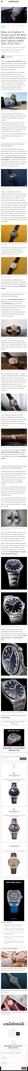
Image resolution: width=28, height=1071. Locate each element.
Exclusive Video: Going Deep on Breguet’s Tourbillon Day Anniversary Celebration (13, 925)
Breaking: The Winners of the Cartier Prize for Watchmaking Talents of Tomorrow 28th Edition (14, 929)
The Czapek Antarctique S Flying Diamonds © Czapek (12, 677)
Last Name (4, 1062)
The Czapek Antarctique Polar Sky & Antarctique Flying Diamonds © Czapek (13, 528)
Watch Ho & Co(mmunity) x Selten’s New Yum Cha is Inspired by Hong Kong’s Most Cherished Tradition (13, 969)
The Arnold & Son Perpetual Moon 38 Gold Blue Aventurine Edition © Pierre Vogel (14, 188)
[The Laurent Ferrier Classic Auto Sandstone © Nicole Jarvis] (14, 328)
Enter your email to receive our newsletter (11, 756)
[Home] (14, 1)
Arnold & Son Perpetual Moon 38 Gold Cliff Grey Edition (14, 815)
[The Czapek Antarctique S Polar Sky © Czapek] (14, 573)
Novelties (3, 26)
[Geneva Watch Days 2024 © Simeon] (14, 101)
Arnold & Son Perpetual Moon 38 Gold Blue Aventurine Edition (14, 780)
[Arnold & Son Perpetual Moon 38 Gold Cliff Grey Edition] (14, 829)
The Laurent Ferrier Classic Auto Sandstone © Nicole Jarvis (14, 338)
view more (25, 805)
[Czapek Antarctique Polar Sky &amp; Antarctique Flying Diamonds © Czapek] (14, 518)
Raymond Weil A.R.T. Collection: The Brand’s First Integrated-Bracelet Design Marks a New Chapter (14, 942)
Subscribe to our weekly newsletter (14, 749)
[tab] (14, 766)
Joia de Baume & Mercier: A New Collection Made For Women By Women (13, 1013)
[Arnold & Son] (14, 774)
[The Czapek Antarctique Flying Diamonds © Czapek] (14, 694)
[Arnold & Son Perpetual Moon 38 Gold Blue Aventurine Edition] (14, 793)
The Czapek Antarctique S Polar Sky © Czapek (11, 591)
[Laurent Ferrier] (14, 846)
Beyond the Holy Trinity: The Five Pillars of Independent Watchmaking (14, 991)
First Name (4, 1057)
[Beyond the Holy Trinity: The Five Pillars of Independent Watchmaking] (14, 980)
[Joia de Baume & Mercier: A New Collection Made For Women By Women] (14, 1002)
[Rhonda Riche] (3, 56)
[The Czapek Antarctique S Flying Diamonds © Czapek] (14, 659)
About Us (14, 1041)
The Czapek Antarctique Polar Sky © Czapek (10, 626)
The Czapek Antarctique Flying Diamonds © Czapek (12, 712)
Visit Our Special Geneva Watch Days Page (14, 723)
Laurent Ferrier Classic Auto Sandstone (14, 851)
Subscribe (13, 1030)
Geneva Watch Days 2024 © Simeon (9, 111)
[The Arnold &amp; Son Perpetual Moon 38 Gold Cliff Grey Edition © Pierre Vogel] (14, 233)
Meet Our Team (14, 1043)
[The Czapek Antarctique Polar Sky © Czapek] (14, 608)
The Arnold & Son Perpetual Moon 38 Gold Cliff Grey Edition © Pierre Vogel (14, 244)
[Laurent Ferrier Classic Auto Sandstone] (14, 863)
